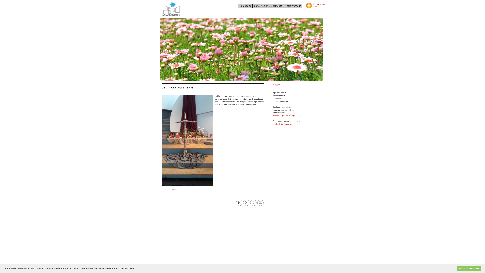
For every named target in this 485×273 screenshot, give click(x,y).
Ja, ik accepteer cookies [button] (469, 268)
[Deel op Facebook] (253, 203)
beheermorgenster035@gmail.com (287, 116)
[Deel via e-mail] (260, 203)
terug (174, 190)
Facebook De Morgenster (283, 124)
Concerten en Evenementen (268, 6)
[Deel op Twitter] (246, 203)
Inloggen (276, 85)
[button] (136, 268)
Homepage (245, 6)
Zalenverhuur (294, 6)
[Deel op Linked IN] (239, 203)
